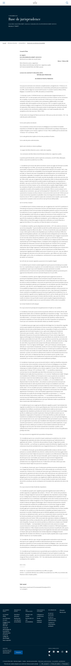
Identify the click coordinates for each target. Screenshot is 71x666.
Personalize (65, 663)
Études (39, 618)
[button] (67, 2)
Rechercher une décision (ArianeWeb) (36, 43)
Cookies (24, 661)
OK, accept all (44, 663)
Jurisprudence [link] (22, 43)
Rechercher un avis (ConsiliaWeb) (29, 620)
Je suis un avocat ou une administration (52, 618)
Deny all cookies (56, 663)
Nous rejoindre (7, 640)
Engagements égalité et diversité (6, 623)
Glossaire (62, 610)
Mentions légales (17, 661)
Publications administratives (44, 661)
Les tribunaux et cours (6, 619)
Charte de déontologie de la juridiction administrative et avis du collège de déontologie (7, 633)
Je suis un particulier (51, 614)
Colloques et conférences (40, 615)
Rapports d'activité (39, 621)
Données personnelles (32, 661)
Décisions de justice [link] (12, 43)
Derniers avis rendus (29, 615)
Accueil (4, 43)
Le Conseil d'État (5, 615)
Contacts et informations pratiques (51, 624)
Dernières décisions (17, 615)
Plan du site (63, 612)
